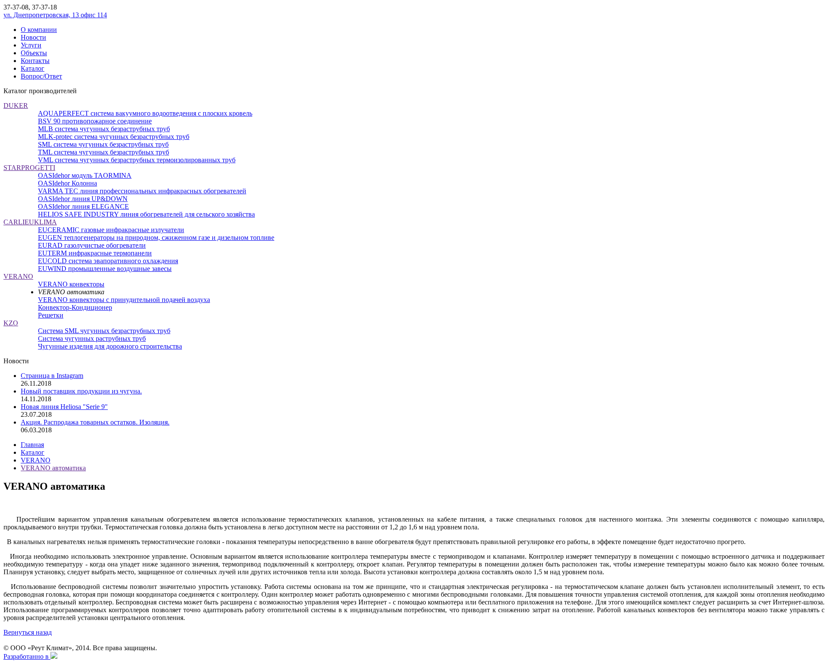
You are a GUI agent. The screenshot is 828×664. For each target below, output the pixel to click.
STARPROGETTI (29, 167)
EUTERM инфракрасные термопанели (95, 253)
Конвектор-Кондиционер (75, 307)
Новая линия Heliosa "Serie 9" (64, 406)
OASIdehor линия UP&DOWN (83, 198)
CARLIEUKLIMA (30, 222)
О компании (39, 29)
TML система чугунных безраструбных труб (103, 152)
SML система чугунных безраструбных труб (103, 144)
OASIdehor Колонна (67, 183)
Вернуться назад (27, 632)
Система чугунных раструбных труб (92, 338)
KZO (10, 323)
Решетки (50, 315)
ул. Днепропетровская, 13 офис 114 (55, 15)
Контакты (35, 60)
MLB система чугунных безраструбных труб (104, 128)
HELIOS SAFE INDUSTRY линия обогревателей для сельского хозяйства (146, 214)
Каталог (32, 68)
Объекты (34, 53)
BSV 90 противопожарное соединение (95, 121)
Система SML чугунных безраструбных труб (104, 330)
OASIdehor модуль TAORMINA (85, 175)
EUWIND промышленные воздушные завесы (105, 268)
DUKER (15, 105)
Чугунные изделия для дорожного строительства (110, 346)
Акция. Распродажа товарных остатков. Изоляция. (95, 422)
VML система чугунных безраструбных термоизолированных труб (136, 160)
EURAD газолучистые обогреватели (92, 245)
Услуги (31, 45)
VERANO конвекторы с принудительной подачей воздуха (124, 299)
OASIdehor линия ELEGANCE (83, 206)
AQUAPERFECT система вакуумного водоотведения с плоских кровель (145, 113)
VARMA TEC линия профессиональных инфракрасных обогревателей (142, 191)
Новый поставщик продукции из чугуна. (81, 391)
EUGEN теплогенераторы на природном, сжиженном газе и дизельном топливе (156, 237)
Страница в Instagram (52, 375)
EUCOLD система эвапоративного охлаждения (108, 260)
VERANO (18, 276)
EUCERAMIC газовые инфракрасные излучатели (111, 229)
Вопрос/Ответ (41, 76)
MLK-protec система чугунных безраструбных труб (113, 136)
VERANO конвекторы (71, 284)
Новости (33, 37)
